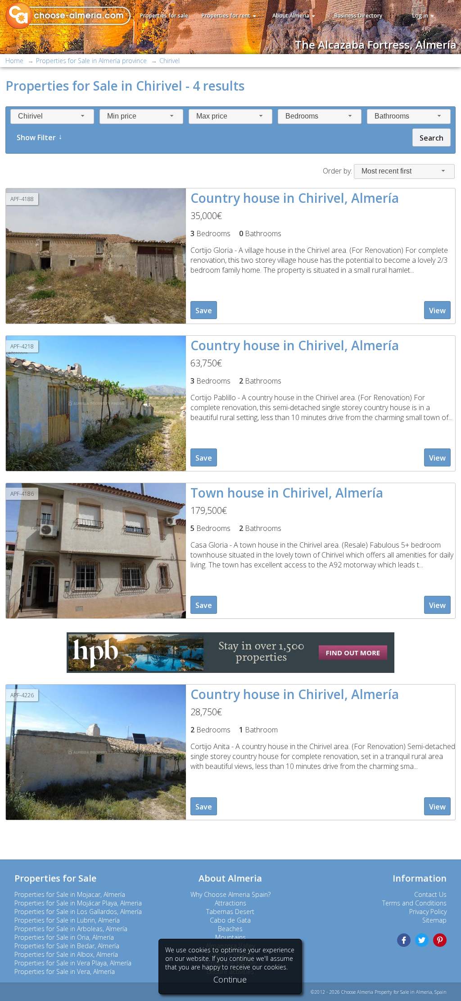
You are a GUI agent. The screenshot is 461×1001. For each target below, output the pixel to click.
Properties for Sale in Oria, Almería (64, 937)
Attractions (230, 903)
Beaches (230, 928)
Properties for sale (164, 15)
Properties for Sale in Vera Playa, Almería (72, 963)
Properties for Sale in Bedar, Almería (66, 946)
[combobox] (52, 116)
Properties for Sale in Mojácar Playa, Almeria (78, 903)
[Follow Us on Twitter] (422, 940)
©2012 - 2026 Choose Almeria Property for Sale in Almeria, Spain (379, 992)
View (437, 310)
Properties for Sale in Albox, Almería (66, 954)
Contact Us (430, 894)
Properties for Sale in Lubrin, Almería (67, 920)
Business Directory (358, 15)
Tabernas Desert (230, 911)
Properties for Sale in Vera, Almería (64, 971)
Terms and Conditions (414, 903)
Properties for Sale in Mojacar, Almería (69, 894)
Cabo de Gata (230, 920)
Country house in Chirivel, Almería (294, 197)
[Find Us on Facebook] (404, 940)
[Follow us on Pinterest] (440, 940)
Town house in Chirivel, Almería (286, 492)
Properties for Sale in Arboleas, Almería (70, 928)
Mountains (230, 937)
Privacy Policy (428, 911)
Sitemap (434, 920)
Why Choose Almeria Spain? (230, 894)
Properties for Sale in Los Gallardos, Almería (78, 911)
